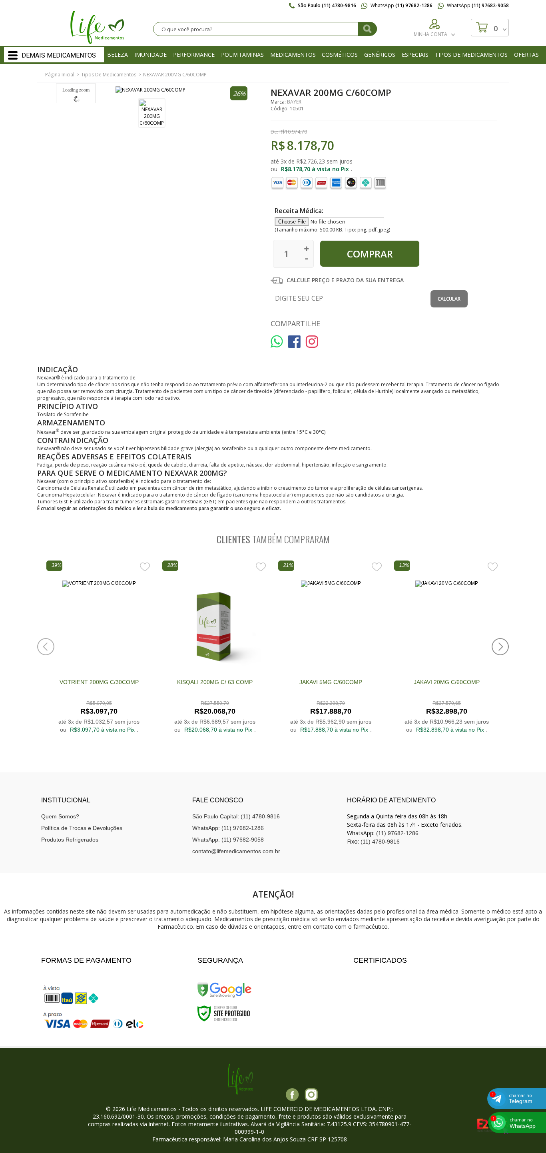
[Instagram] (311, 1094)
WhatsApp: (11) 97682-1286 (228, 828)
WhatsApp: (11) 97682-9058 (228, 839)
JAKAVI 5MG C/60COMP (330, 682)
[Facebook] (292, 1094)
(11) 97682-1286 (397, 833)
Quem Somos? (60, 816)
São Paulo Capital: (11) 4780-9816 (236, 816)
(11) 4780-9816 (380, 841)
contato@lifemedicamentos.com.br (236, 851)
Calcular (449, 298)
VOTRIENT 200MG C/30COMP (99, 682)
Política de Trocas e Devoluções (81, 828)
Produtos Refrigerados (69, 839)
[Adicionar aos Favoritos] (145, 566)
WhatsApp (400, 5)
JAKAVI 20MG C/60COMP (447, 682)
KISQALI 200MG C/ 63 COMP (215, 682)
